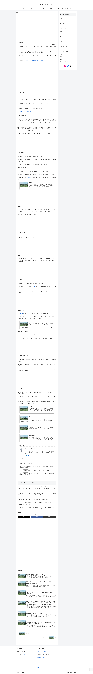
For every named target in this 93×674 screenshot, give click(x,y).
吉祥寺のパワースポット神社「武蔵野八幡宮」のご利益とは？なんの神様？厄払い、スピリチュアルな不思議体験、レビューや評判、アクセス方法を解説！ (37, 474)
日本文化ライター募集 (41, 651)
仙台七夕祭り (33, 286)
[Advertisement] (37, 20)
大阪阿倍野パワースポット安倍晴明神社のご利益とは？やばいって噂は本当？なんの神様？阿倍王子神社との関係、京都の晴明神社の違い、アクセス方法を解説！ (37, 463)
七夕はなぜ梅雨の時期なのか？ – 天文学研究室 (35, 60)
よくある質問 (39, 660)
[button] (49, 517)
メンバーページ (25, 654)
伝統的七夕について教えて (25, 111)
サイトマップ (39, 667)
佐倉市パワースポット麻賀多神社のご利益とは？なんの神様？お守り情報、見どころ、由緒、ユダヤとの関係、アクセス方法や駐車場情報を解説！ (37, 467)
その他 (19, 512)
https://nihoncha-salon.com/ (24, 657)
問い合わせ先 (39, 664)
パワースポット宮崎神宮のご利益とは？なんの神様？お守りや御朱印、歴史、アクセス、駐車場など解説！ (36, 470)
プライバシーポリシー (41, 657)
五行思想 (29, 177)
